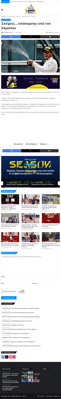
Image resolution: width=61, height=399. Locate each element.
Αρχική (4, 16)
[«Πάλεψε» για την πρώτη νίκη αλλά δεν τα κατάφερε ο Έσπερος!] (30, 237)
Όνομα (3, 276)
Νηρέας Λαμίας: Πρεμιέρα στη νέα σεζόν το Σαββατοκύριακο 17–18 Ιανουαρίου (30, 172)
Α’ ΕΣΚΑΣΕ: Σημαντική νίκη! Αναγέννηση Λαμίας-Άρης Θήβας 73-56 (49, 207)
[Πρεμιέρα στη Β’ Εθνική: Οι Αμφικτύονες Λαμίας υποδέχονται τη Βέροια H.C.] (10, 199)
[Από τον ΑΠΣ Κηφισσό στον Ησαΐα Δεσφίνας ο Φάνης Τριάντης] (36, 376)
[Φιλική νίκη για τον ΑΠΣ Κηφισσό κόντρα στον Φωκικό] (24, 376)
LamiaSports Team (8, 32)
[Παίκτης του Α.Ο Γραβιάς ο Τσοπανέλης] (30, 376)
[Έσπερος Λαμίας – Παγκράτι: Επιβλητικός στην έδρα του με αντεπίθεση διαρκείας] (30, 218)
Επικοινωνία (56, 396)
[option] (30, 172)
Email (2, 283)
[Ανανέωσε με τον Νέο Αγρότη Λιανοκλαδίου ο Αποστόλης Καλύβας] (24, 373)
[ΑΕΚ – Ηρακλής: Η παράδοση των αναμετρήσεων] (24, 380)
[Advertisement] (30, 129)
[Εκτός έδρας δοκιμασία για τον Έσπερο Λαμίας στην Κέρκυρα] (30, 199)
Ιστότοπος (34, 283)
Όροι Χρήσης (49, 396)
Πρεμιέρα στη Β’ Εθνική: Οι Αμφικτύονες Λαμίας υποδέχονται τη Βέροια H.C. (8, 207)
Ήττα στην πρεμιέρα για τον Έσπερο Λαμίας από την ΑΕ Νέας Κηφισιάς (51, 245)
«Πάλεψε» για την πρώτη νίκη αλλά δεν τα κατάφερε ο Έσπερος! (30, 245)
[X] (30, 36)
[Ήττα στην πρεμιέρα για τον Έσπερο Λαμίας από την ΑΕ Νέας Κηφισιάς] (51, 237)
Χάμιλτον (44, 144)
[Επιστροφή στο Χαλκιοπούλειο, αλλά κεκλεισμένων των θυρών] (10, 237)
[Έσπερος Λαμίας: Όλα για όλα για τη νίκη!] (51, 218)
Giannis (24, 396)
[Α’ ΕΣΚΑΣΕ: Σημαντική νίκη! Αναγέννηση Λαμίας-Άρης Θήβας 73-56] (51, 199)
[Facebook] (11, 36)
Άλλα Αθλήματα (32, 144)
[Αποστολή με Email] (50, 36)
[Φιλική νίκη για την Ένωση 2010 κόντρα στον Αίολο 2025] (30, 373)
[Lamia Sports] (30, 9)
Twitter (45, 369)
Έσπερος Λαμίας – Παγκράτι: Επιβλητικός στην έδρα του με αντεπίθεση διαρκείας (30, 226)
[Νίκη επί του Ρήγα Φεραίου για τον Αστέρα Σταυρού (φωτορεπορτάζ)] (36, 373)
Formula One (19, 144)
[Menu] (2, 10)
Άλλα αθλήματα (11, 16)
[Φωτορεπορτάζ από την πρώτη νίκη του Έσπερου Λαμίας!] (10, 218)
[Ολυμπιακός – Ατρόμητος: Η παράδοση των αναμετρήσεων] (36, 380)
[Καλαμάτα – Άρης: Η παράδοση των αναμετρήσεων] (30, 380)
